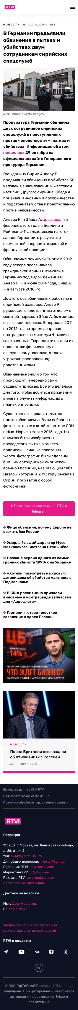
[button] (73, 7)
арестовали (54, 219)
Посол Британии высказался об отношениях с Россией (38, 754)
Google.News (16, 909)
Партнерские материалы (24, 883)
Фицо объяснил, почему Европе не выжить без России (37, 529)
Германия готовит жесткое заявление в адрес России (30, 614)
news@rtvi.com (41, 867)
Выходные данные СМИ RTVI (24, 789)
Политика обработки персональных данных (35, 802)
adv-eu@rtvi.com (41, 878)
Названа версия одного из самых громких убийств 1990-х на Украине (37, 560)
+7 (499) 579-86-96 (26, 856)
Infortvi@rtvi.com (53, 861)
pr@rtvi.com (39, 872)
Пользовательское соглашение (26, 796)
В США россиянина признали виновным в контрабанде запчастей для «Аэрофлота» (37, 597)
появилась (13, 152)
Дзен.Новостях (24, 903)
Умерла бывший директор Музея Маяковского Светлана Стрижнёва (35, 544)
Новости (11, 24)
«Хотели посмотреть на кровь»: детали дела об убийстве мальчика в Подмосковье (37, 577)
